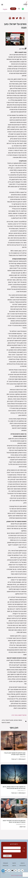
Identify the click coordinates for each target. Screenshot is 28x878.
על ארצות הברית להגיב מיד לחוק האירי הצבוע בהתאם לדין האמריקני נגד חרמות (14, 821)
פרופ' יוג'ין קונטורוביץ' (20, 824)
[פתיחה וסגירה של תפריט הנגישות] (3, 871)
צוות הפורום (5, 865)
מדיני (3, 720)
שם (24, 848)
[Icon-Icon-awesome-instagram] (15, 870)
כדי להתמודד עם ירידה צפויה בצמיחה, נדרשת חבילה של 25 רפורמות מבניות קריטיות (14, 787)
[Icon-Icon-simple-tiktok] (9, 870)
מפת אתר (20, 875)
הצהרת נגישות (14, 875)
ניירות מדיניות (23, 865)
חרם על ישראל (9, 720)
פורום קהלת (22, 756)
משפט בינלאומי (6, 722)
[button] (2, 4)
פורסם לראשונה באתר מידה (19, 715)
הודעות (14, 865)
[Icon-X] (22, 870)
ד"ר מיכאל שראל (21, 790)
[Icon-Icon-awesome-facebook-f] (19, 870)
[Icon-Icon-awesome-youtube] (12, 870)
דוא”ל (24, 851)
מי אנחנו (22, 863)
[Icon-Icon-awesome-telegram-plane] (5, 870)
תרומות (14, 863)
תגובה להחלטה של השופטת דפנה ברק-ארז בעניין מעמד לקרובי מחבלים (14, 753)
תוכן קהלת (5, 863)
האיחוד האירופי (18, 720)
